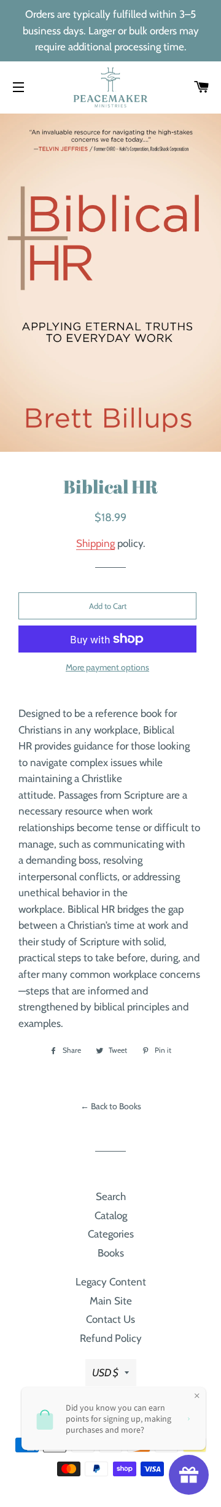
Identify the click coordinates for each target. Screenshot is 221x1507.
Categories (111, 1234)
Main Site (111, 1301)
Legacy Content (111, 1282)
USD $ (105, 1372)
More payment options (107, 667)
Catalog (111, 1215)
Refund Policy (111, 1338)
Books (111, 1253)
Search (111, 1196)
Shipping (95, 543)
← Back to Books (110, 1106)
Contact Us (110, 1319)
